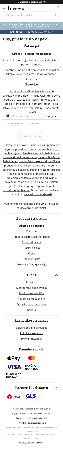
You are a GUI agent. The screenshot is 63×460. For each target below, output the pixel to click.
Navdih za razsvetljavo (32, 299)
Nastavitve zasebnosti (23, 408)
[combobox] (31, 15)
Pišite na (31, 231)
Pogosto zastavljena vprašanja (31, 237)
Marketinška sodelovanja (31, 288)
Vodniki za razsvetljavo (31, 304)
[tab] (31, 241)
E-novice (31, 282)
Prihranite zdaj (41, 26)
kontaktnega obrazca (16, 190)
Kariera (31, 310)
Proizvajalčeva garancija (31, 264)
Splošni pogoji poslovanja (31, 327)
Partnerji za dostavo (31, 387)
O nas (31, 275)
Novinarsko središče (31, 293)
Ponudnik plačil (31, 349)
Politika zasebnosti (31, 333)
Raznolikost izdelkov (31, 320)
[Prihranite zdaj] (31, 28)
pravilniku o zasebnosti (37, 194)
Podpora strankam (31, 218)
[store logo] (18, 8)
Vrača (31, 253)
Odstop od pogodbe (31, 225)
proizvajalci (39, 208)
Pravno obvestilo (31, 339)
